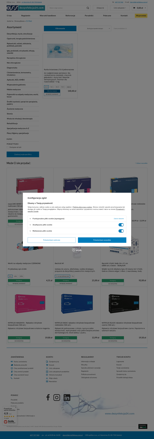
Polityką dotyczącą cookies (82, 207)
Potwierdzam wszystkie (102, 240)
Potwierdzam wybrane (51, 240)
